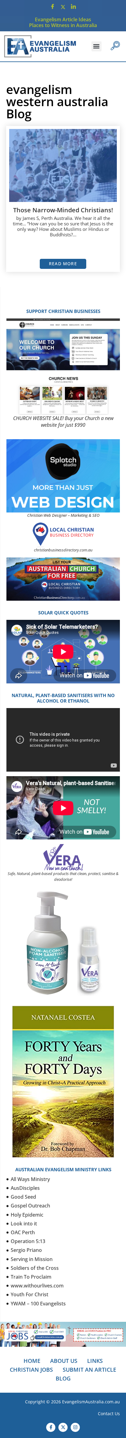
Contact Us (109, 1413)
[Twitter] (63, 7)
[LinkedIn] (73, 7)
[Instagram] (75, 1427)
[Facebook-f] (50, 1427)
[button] (96, 46)
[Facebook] (52, 7)
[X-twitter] (63, 1427)
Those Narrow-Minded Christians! (63, 210)
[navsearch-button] (115, 46)
